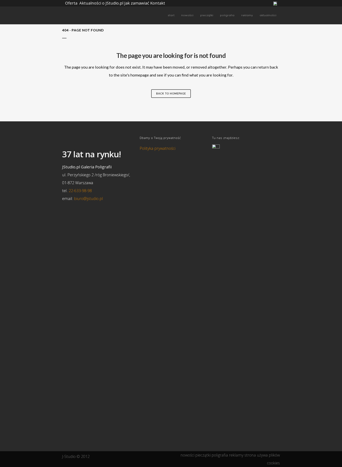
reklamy (236, 455)
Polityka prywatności (157, 148)
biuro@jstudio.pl (88, 198)
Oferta (71, 3)
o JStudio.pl (112, 3)
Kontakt (157, 3)
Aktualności (90, 3)
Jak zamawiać (136, 3)
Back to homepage (171, 93)
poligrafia (220, 455)
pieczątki (203, 455)
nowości (187, 455)
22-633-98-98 (80, 190)
